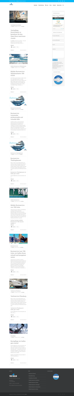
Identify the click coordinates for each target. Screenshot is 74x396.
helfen (12, 173)
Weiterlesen (12, 183)
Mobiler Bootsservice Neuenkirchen (34, 386)
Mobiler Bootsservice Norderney (34, 380)
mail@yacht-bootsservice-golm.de (21, 1)
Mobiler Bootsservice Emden (33, 389)
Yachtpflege (22, 26)
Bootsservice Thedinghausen (17, 153)
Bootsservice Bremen (32, 373)
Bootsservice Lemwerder (16, 108)
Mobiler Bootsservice (15, 200)
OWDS (26, 394)
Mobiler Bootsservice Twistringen (34, 384)
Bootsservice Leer (14, 246)
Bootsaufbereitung (32, 375)
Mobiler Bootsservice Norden (33, 382)
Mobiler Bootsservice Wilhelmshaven (18, 66)
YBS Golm (16, 207)
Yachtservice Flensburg (15, 291)
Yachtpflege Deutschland (16, 25)
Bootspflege (13, 335)
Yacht (13, 40)
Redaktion (13, 26)
